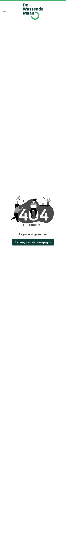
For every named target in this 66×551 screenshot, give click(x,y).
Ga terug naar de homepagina (33, 242)
